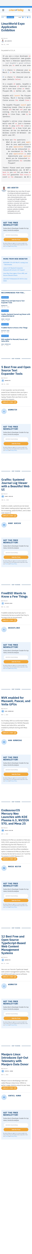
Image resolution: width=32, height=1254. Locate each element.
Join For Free (16, 239)
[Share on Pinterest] (27, 17)
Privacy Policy (14, 246)
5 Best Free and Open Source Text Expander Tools (13, 302)
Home (2, 17)
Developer (10, 17)
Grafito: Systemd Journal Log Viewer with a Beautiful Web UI (15, 315)
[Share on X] (25, 17)
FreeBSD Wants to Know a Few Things (14, 328)
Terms (6, 246)
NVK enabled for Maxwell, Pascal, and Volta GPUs (14, 340)
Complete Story (8, 402)
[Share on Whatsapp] (30, 17)
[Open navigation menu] (3, 10)
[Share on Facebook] (23, 17)
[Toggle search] (29, 10)
